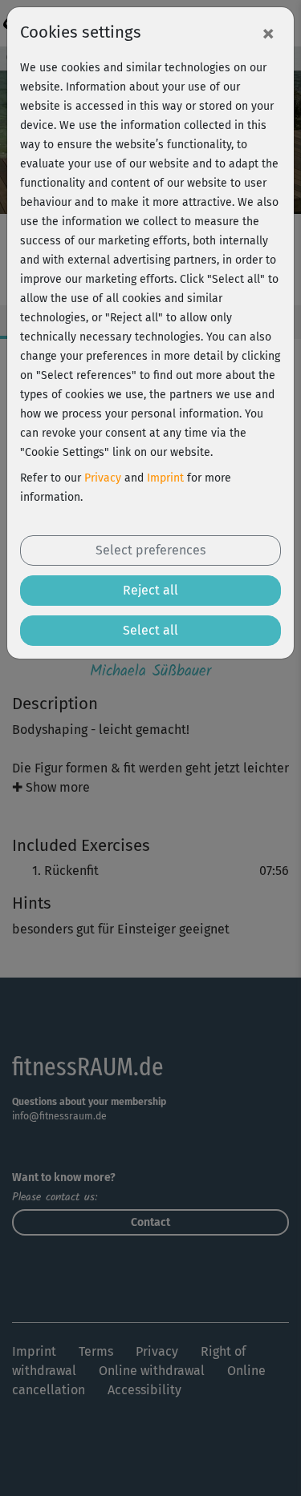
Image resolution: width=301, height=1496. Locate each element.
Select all (150, 630)
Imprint (165, 478)
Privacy (102, 478)
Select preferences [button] (150, 550)
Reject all (150, 590)
